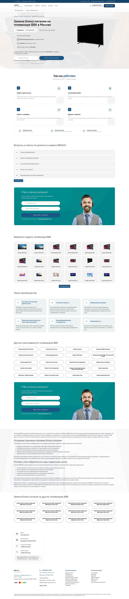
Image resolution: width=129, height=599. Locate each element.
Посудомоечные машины (72, 582)
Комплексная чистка (51, 349)
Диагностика (94, 579)
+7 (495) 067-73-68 (111, 1)
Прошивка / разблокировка (25, 375)
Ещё (56, 5)
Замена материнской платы (25, 349)
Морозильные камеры (71, 580)
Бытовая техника (19, 10)
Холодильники (69, 576)
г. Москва (18, 1)
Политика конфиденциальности (22, 575)
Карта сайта (43, 585)
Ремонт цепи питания (52, 362)
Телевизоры (68, 574)
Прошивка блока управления (77, 362)
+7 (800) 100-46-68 (25, 553)
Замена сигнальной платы (51, 375)
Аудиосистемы (69, 573)
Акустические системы (71, 577)
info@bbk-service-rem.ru (48, 572)
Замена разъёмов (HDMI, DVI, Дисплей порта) (103, 355)
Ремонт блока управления (52, 368)
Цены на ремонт (29, 5)
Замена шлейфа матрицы (103, 349)
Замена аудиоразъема (52, 355)
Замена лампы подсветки (103, 362)
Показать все (18, 180)
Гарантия (37, 5)
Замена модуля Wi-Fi (26, 362)
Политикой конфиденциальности (37, 63)
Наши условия (18, 577)
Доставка (44, 5)
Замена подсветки (103, 368)
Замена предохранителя (103, 375)
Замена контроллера (26, 368)
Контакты (50, 5)
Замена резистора (77, 375)
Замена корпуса (77, 349)
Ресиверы (68, 585)
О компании (94, 573)
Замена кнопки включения (26, 355)
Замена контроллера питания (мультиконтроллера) (77, 368)
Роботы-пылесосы (70, 583)
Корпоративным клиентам (98, 582)
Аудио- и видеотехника (31, 10)
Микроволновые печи (71, 579)
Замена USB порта (77, 355)
